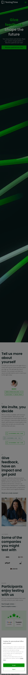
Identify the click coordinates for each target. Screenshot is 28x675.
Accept (14, 665)
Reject (13, 669)
